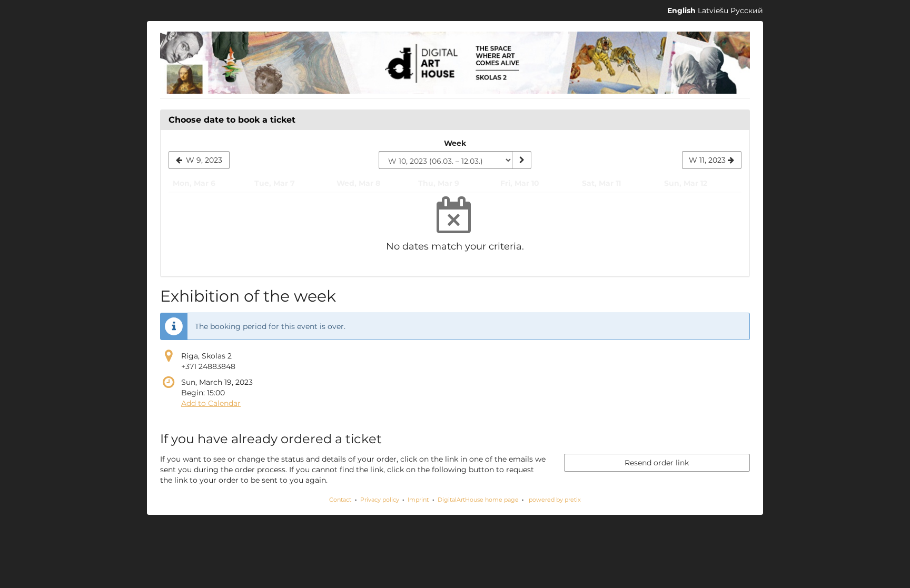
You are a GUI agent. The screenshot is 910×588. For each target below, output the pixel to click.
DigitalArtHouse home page (478, 499)
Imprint (418, 499)
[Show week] (521, 160)
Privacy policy (379, 499)
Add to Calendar (211, 403)
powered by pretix (555, 499)
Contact (340, 499)
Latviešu (713, 10)
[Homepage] (455, 63)
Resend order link (657, 462)
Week (455, 143)
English (681, 10)
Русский (746, 10)
